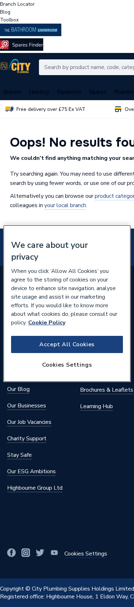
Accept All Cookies (67, 344)
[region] (66, 303)
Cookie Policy (46, 323)
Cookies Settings (67, 365)
